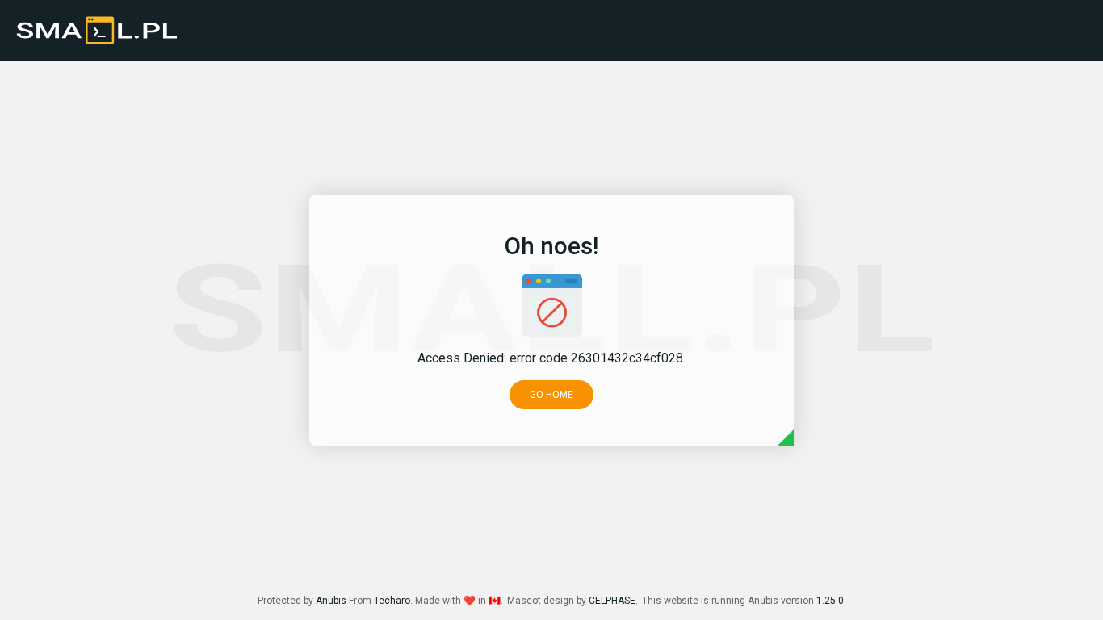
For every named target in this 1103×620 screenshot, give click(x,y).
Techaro (392, 600)
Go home (551, 394)
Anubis (331, 600)
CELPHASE (612, 600)
